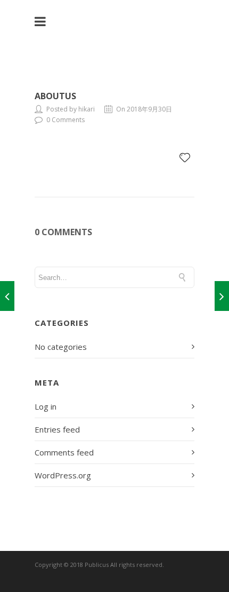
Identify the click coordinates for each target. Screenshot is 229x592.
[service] (7, 296)
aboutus (55, 96)
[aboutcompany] (222, 296)
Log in (45, 406)
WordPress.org (63, 475)
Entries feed (57, 429)
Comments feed (64, 452)
